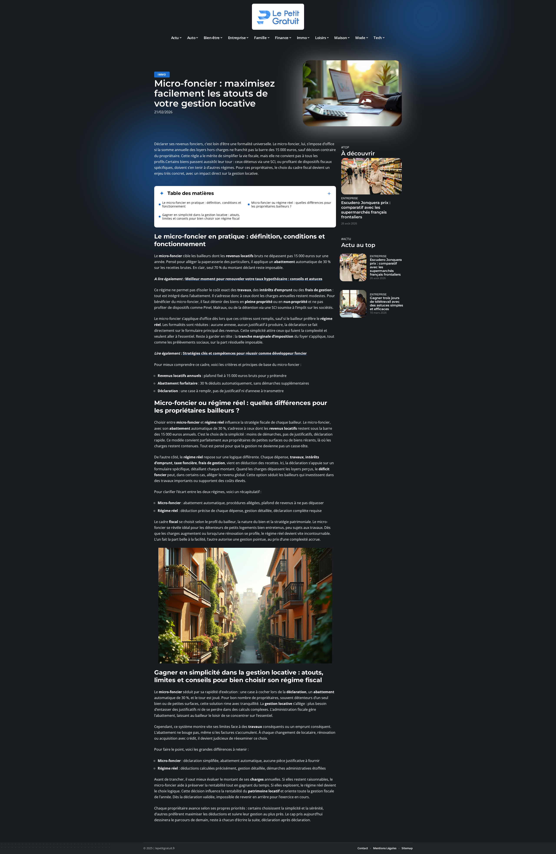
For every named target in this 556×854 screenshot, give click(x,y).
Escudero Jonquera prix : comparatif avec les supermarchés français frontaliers (365, 209)
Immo (162, 74)
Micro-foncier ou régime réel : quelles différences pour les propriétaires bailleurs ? (291, 204)
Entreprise (349, 198)
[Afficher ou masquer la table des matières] (272, 193)
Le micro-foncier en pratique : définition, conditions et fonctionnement (201, 204)
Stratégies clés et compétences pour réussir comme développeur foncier (245, 353)
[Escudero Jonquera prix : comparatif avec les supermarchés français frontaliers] (371, 176)
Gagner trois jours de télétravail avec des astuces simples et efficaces (386, 303)
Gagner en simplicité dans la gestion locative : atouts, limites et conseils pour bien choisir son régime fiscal (201, 216)
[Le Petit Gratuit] (278, 17)
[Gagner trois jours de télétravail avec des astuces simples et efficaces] (353, 304)
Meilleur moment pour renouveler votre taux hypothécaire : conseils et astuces (253, 278)
